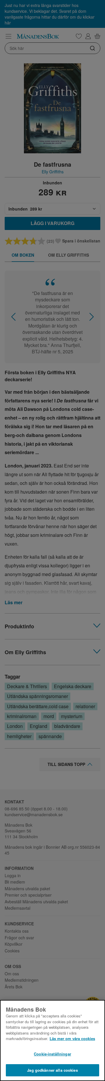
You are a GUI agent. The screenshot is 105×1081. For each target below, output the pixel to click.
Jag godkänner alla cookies (52, 1070)
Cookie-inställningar (52, 1054)
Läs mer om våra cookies (72, 1038)
